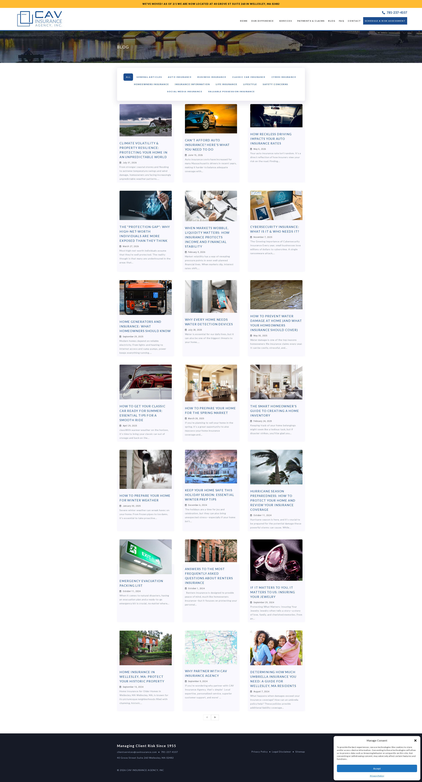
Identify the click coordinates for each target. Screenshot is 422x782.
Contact (354, 21)
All (128, 77)
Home (244, 21)
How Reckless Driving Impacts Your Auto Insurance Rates (271, 138)
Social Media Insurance (184, 91)
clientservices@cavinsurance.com (137, 752)
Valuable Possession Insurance (231, 91)
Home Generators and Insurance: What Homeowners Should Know (145, 326)
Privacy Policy (377, 776)
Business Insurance (211, 77)
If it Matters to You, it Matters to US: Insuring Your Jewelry (272, 592)
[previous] (207, 717)
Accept (377, 768)
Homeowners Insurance (151, 84)
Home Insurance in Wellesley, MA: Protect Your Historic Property (142, 676)
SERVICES (285, 21)
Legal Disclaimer (281, 751)
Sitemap (300, 751)
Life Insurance (226, 84)
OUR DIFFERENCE (262, 21)
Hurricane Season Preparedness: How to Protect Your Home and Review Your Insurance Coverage (272, 500)
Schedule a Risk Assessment (385, 21)
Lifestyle (250, 84)
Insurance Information (192, 84)
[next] (215, 717)
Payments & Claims (311, 21)
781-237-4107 (397, 12)
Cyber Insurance (283, 77)
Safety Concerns (275, 84)
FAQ (341, 21)
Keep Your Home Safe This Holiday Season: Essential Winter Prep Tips (209, 494)
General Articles (149, 77)
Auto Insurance (180, 77)
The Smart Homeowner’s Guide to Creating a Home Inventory (274, 410)
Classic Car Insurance (249, 77)
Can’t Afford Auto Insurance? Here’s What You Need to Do (207, 144)
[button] (415, 740)
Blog (331, 21)
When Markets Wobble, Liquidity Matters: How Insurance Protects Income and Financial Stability (207, 237)
